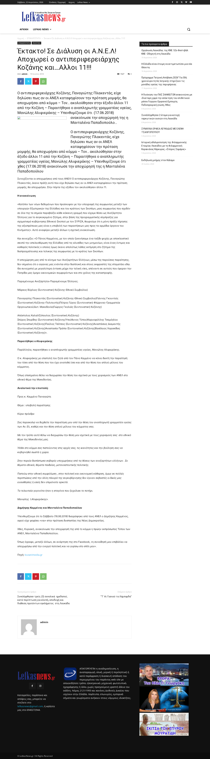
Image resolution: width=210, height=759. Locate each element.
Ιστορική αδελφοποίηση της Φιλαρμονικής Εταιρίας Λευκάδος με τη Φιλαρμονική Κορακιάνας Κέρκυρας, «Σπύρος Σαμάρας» (164, 146)
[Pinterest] (35, 81)
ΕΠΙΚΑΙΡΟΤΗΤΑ (34, 38)
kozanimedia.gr (33, 554)
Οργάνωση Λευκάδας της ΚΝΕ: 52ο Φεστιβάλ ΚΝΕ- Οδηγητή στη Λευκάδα (164, 52)
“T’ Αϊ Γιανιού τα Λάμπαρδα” (116, 596)
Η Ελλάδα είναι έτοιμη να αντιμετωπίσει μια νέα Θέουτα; (166, 66)
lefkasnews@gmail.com (30, 706)
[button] (189, 29)
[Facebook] (172, 2)
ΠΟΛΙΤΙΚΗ (36, 43)
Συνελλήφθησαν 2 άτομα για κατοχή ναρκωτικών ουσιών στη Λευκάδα (160, 117)
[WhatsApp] (43, 81)
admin (24, 74)
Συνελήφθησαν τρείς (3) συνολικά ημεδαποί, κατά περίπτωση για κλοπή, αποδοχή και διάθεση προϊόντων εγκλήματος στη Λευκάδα (43, 601)
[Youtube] (191, 2)
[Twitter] (182, 2)
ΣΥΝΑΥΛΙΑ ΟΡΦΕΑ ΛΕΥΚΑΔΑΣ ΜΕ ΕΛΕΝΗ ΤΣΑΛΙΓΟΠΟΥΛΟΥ (162, 130)
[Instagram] (177, 2)
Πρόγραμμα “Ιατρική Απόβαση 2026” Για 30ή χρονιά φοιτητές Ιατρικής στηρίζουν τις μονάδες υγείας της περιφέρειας (164, 81)
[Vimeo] (186, 2)
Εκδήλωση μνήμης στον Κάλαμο (158, 160)
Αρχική (20, 38)
